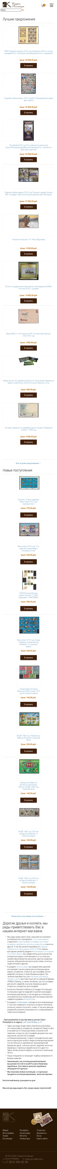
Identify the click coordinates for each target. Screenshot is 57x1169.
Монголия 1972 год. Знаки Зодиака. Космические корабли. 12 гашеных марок (28, 643)
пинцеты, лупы (13, 979)
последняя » (31, 457)
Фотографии (8, 1133)
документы (21, 944)
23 (43, 452)
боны (42, 944)
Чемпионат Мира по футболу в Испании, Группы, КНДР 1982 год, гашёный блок (28, 786)
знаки (36, 944)
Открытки (41, 1130)
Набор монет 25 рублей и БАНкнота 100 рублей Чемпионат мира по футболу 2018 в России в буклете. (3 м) (28, 382)
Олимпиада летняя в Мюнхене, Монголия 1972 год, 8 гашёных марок (28, 691)
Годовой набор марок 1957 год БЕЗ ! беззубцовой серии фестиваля (28, 99)
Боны (39, 1136)
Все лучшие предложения (27, 463)
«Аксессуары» (22, 967)
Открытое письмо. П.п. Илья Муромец (28, 239)
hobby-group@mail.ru (34, 1159)
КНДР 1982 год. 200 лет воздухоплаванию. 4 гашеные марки (28, 833)
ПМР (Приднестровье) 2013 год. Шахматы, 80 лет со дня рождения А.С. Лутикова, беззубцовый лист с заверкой (28, 52)
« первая (13, 450)
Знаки (5, 1136)
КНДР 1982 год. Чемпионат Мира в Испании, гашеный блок (28, 738)
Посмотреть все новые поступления (27, 916)
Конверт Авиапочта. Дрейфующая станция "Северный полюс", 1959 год (28, 429)
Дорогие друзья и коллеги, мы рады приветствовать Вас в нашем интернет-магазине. (25, 927)
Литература (29, 999)
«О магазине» (22, 1002)
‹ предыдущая (30, 450)
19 (10, 452)
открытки (21, 942)
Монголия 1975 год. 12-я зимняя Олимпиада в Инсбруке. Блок (28, 548)
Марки (5, 1130)
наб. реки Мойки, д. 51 (32, 1022)
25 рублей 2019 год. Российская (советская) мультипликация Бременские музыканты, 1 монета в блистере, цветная (29, 147)
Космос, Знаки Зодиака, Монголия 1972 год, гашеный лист (28, 502)
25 (17, 455)
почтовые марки (41, 939)
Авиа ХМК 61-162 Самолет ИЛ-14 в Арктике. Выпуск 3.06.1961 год (28, 335)
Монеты (23, 1136)
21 (27, 452)
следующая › (39, 455)
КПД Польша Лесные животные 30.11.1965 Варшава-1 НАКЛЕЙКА (28, 595)
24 (51, 452)
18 (52, 450)
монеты (30, 944)
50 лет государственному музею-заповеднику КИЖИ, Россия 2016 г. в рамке (28, 287)
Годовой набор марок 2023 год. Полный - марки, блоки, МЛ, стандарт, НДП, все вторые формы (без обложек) (28, 193)
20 (18, 452)
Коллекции (7, 1139)
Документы (42, 1133)
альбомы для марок (39, 976)
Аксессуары (25, 1133)
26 (26, 455)
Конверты (24, 1130)
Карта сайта (42, 1139)
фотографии (33, 942)
